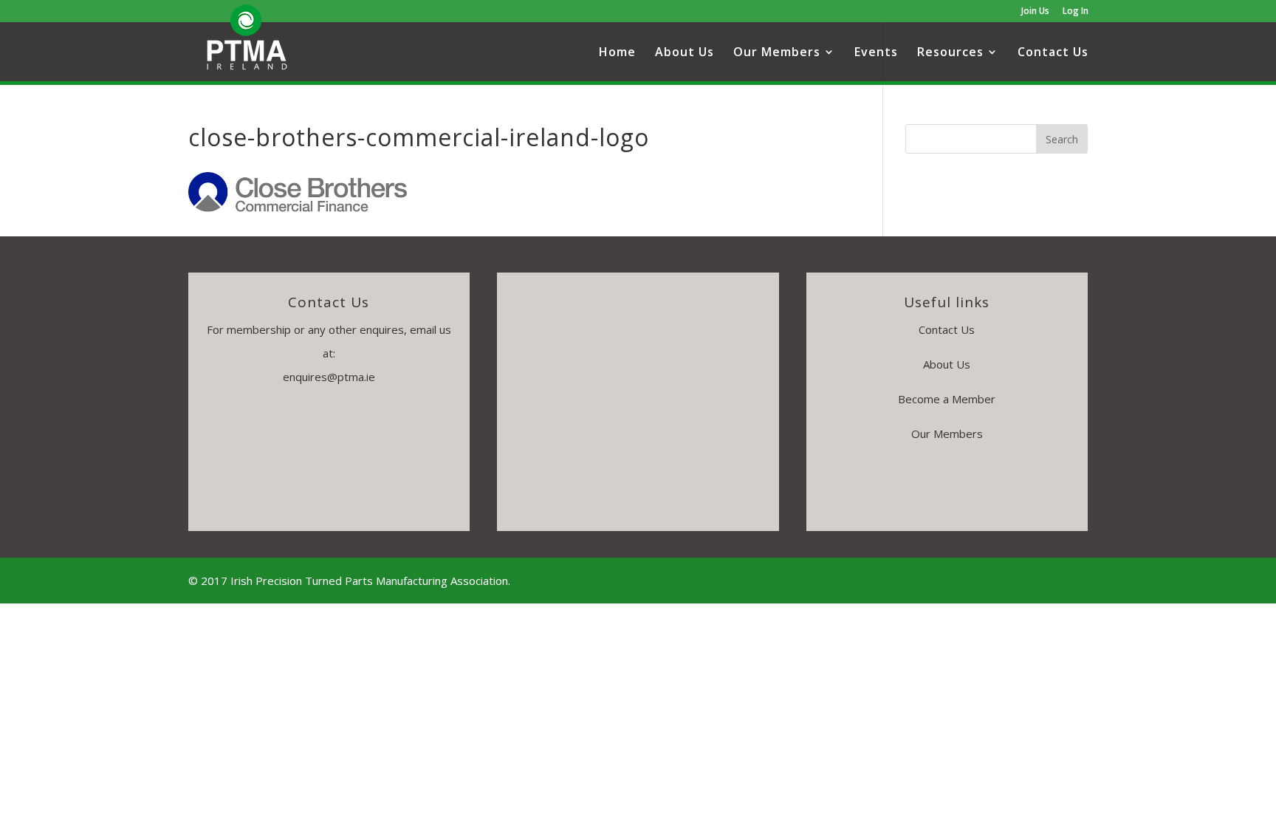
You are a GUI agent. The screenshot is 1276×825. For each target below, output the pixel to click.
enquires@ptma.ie (329, 376)
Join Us (1035, 12)
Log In (1075, 12)
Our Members (776, 53)
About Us (684, 53)
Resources (950, 53)
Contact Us (1053, 53)
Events (876, 53)
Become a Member (946, 398)
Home (617, 53)
